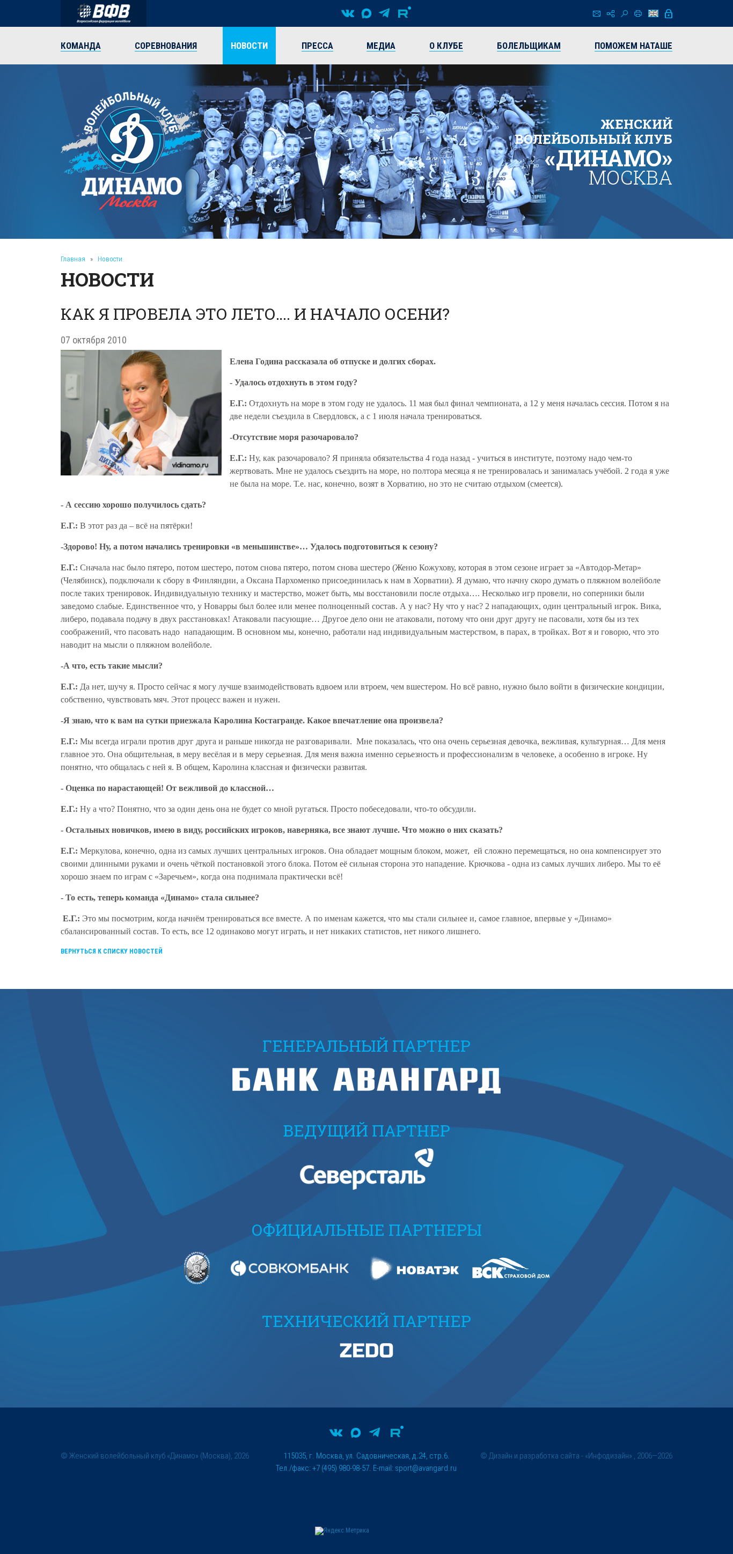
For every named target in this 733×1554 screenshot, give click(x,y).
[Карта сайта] (610, 13)
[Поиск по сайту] (624, 13)
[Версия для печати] (638, 13)
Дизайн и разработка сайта (534, 1456)
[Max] (366, 13)
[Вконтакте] (347, 13)
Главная (73, 259)
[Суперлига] (103, 13)
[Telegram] (384, 13)
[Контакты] (596, 14)
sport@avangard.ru (426, 1468)
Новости (110, 259)
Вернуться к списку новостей (112, 951)
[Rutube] (404, 13)
